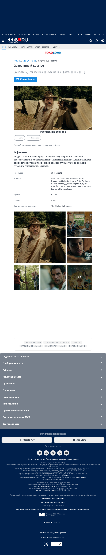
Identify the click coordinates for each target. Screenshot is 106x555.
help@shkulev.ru (58, 479)
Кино (4, 47)
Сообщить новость (13, 363)
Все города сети (11, 424)
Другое (56, 47)
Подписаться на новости (16, 356)
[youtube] (66, 453)
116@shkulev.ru (64, 476)
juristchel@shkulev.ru (79, 477)
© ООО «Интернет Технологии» (53, 538)
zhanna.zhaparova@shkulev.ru (44, 486)
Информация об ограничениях (53, 499)
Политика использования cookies (53, 502)
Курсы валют (84, 35)
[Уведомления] (97, 40)
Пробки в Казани (33, 342)
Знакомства (24, 35)
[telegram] (39, 453)
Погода (35, 35)
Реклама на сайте (12, 376)
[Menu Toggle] (3, 40)
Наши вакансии (11, 397)
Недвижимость (9, 35)
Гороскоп (71, 35)
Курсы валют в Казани (31, 346)
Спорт (37, 47)
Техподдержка (10, 403)
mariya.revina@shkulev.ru (45, 490)
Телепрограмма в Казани (56, 342)
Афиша (61, 35)
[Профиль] (103, 40)
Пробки (96, 35)
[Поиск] (90, 40)
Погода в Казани (77, 346)
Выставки (46, 47)
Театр (22, 47)
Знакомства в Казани (55, 346)
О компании (9, 390)
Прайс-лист (9, 383)
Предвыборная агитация (16, 410)
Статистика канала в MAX (16, 417)
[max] (53, 453)
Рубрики (7, 370)
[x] (59, 453)
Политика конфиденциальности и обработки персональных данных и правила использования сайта (53, 509)
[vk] (46, 453)
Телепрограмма (48, 35)
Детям (30, 47)
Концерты (13, 47)
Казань (17, 61)
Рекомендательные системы (53, 506)
